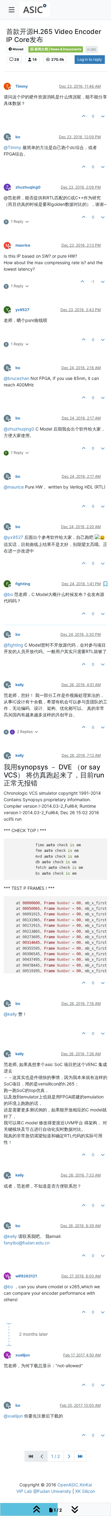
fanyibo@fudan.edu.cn (27, 1242)
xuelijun (22, 1355)
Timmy (21, 86)
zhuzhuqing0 (27, 187)
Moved (17, 49)
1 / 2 (55, 1456)
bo (17, 137)
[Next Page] (69, 1456)
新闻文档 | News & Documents (57, 49)
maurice (22, 245)
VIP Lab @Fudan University (43, 1491)
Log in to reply (89, 59)
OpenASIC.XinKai (74, 1484)
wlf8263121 (26, 1276)
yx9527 (22, 309)
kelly (19, 684)
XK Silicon (85, 1491)
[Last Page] (80, 1456)
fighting (22, 583)
